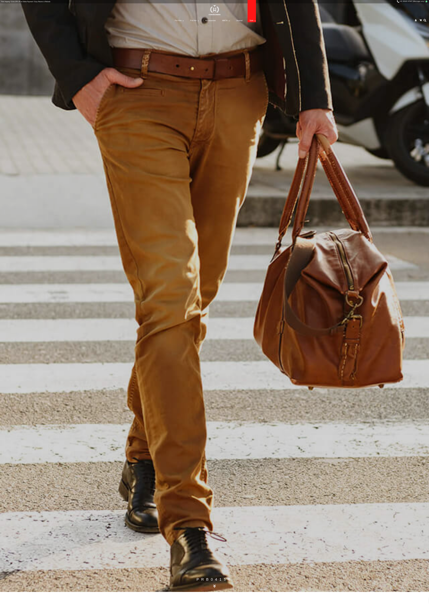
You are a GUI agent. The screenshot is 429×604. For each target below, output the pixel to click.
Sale (251, 20)
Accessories (210, 20)
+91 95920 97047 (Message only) (412, 1)
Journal (239, 20)
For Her (193, 20)
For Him (178, 20)
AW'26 (225, 20)
